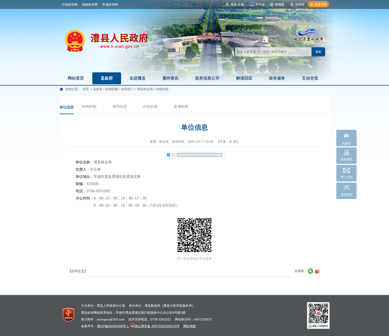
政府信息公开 (207, 78)
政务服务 (277, 78)
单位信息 (66, 107)
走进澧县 (137, 78)
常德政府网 (110, 4)
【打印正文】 (77, 271)
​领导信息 (120, 106)
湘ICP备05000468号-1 (113, 326)
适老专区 (320, 4)
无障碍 (299, 4)
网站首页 (76, 78)
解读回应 (244, 78)
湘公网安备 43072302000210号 (157, 326)
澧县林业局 (145, 89)
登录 (234, 4)
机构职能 (112, 89)
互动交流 (310, 78)
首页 (86, 89)
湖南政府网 (90, 4)
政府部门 (127, 89)
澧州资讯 (170, 78)
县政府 (107, 78)
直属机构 (181, 106)
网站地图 (189, 326)
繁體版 (280, 4)
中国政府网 (69, 4)
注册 (241, 4)
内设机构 (150, 106)
